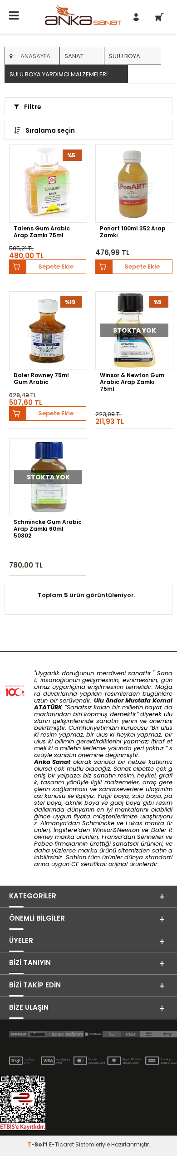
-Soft (38, 1144)
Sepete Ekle (56, 266)
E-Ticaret (61, 1144)
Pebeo (43, 843)
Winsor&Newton (116, 830)
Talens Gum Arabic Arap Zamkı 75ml (42, 232)
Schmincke (98, 823)
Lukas (134, 823)
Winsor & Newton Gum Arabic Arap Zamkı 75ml (132, 382)
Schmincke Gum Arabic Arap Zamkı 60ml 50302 (48, 528)
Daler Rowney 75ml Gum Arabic (41, 379)
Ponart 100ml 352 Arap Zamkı (133, 232)
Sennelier (150, 836)
